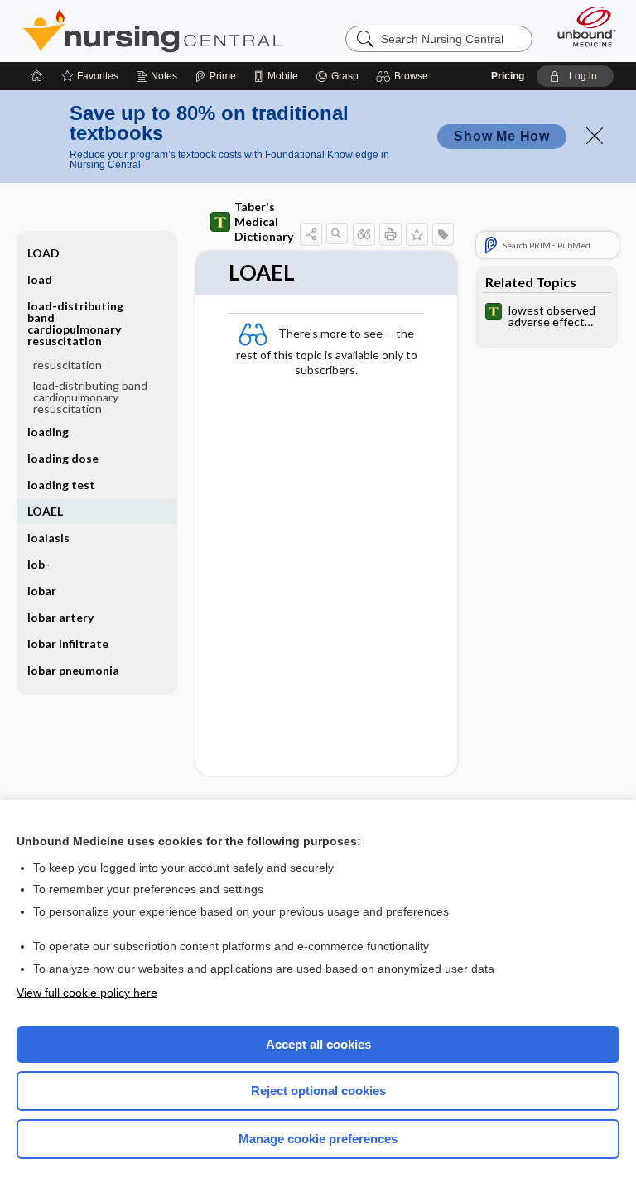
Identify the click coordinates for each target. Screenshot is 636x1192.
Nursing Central (152, 30)
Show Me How (502, 136)
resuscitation (67, 365)
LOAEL (45, 511)
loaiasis (48, 538)
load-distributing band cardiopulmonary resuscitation (90, 397)
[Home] (37, 76)
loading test (61, 485)
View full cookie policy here (87, 992)
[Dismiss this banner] (594, 135)
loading (48, 432)
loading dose (63, 458)
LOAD (43, 253)
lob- (38, 564)
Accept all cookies (318, 1044)
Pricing (507, 76)
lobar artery (60, 617)
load (39, 279)
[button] (404, 76)
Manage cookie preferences (318, 1139)
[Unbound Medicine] (581, 26)
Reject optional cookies (318, 1091)
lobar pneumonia (73, 670)
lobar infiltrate (67, 644)
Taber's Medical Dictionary (263, 221)
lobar (41, 591)
